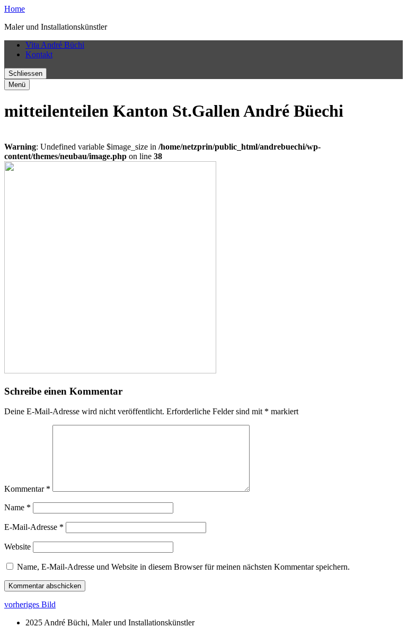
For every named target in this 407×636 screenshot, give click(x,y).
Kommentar (27, 488)
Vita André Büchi (54, 44)
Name (17, 507)
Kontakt (38, 54)
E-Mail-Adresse (34, 527)
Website (17, 546)
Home (14, 8)
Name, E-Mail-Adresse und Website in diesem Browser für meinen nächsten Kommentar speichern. (183, 566)
